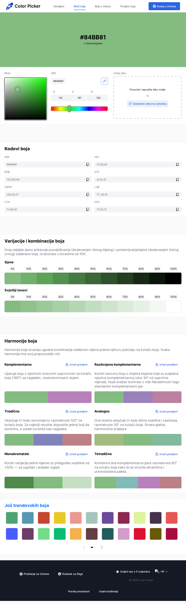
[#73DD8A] (44, 534)
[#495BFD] (12, 534)
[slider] (26, 99)
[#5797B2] (28, 518)
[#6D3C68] (28, 534)
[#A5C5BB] (92, 518)
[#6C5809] (155, 534)
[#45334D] (155, 518)
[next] (101, 547)
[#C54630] (44, 518)
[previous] (84, 547)
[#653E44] (92, 534)
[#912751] (124, 518)
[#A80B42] (171, 534)
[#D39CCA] (124, 534)
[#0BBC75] (60, 534)
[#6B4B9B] (108, 518)
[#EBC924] (60, 518)
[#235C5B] (108, 534)
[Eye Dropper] (104, 81)
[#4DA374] (12, 518)
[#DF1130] (139, 534)
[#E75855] (171, 518)
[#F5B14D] (76, 534)
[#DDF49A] (139, 518)
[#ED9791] (76, 518)
